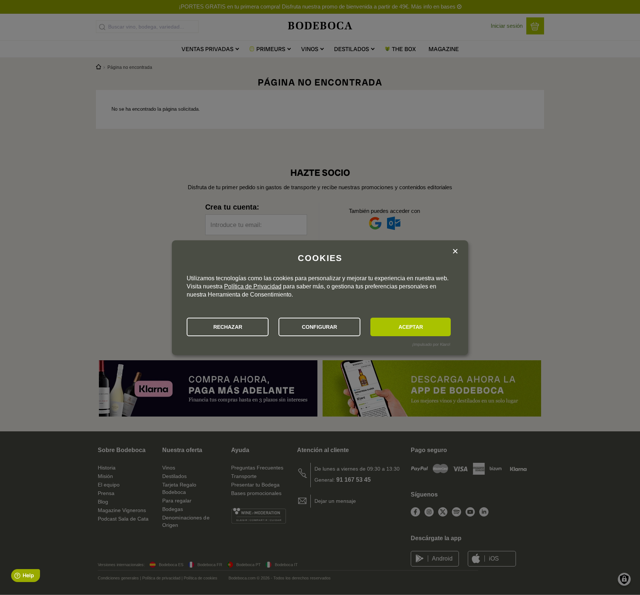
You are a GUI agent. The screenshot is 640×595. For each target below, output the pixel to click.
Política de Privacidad (252, 286)
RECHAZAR (227, 327)
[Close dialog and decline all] (455, 252)
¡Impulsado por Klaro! (431, 344)
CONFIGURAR (319, 327)
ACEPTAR (411, 327)
